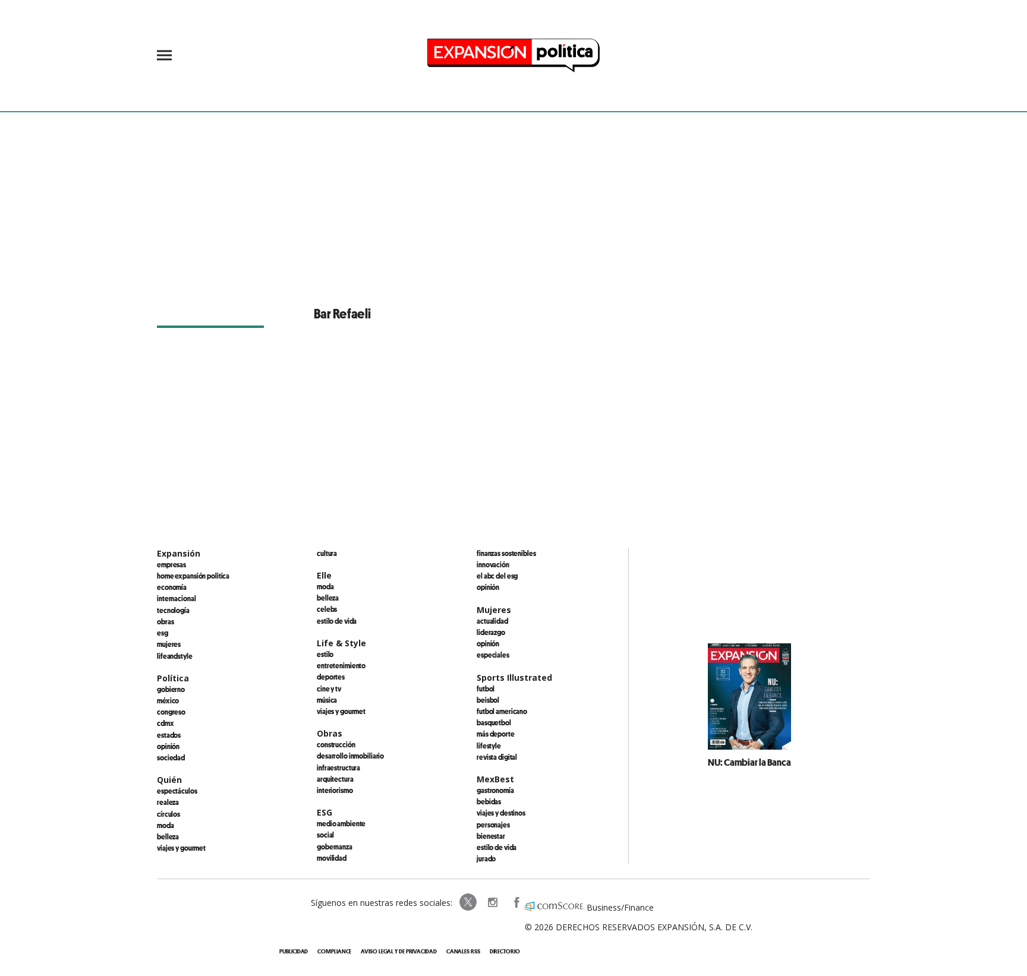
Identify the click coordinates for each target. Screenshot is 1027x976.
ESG (162, 632)
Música (327, 699)
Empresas (171, 564)
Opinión (168, 746)
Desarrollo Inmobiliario (350, 755)
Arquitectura (335, 778)
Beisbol (488, 699)
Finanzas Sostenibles (506, 553)
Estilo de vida (337, 620)
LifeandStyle (175, 655)
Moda (165, 825)
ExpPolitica (468, 902)
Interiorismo (335, 790)
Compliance (334, 951)
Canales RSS (463, 951)
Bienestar (491, 835)
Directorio (505, 951)
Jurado (486, 858)
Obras (165, 621)
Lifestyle (489, 745)
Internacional (176, 598)
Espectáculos (177, 790)
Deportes (331, 676)
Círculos (168, 813)
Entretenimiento (341, 665)
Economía (172, 587)
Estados (169, 734)
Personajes (493, 824)
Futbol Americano (502, 711)
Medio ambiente (341, 823)
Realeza (168, 802)
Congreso (171, 711)
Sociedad (171, 757)
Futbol (485, 688)
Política (173, 678)
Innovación (493, 564)
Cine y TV (329, 688)
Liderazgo (491, 632)
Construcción (336, 744)
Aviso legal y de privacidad (398, 951)
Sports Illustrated (514, 677)
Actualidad (492, 620)
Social (325, 834)
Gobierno (171, 689)
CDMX (165, 723)
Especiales (493, 654)
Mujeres (169, 644)
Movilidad (331, 857)
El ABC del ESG (497, 575)
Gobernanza (334, 846)
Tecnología (173, 610)
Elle (324, 575)
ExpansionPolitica (516, 902)
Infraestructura (338, 767)
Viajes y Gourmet (181, 847)
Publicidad (293, 951)
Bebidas (489, 801)
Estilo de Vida (496, 847)
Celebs (327, 609)
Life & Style (341, 643)
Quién (169, 779)
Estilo (325, 654)
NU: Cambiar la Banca (749, 762)
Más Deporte (496, 733)
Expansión (178, 553)
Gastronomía (495, 790)
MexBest (495, 779)
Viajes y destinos (501, 812)
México (168, 700)
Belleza (168, 836)
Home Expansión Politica (193, 575)
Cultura (327, 553)
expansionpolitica (492, 902)
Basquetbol (494, 722)
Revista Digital (497, 756)
